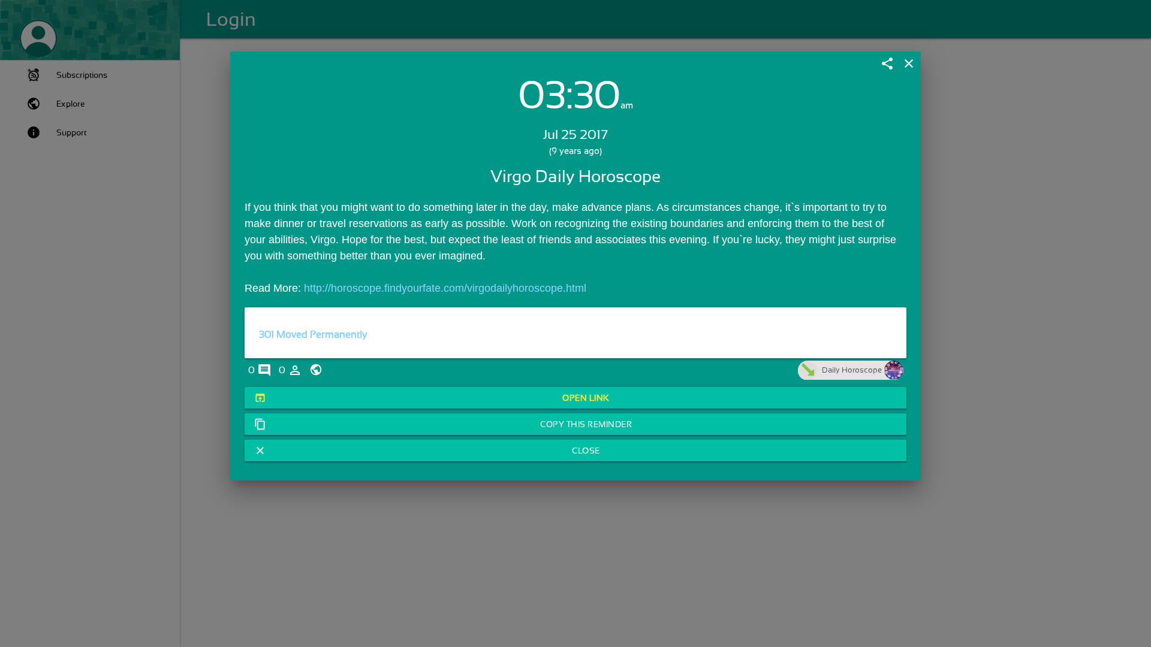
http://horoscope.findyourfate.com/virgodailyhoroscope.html (445, 288)
